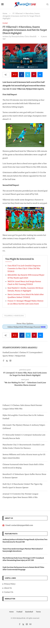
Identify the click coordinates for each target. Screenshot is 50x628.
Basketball (29, 612)
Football (19, 612)
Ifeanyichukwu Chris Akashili (20, 347)
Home (5, 13)
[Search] (47, 4)
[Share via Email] (40, 74)
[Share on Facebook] (21, 74)
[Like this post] (15, 74)
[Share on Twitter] (27, 74)
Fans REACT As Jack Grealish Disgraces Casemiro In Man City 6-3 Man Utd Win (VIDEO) (24, 268)
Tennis (38, 612)
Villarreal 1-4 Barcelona (14, 315)
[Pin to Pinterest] (33, 74)
